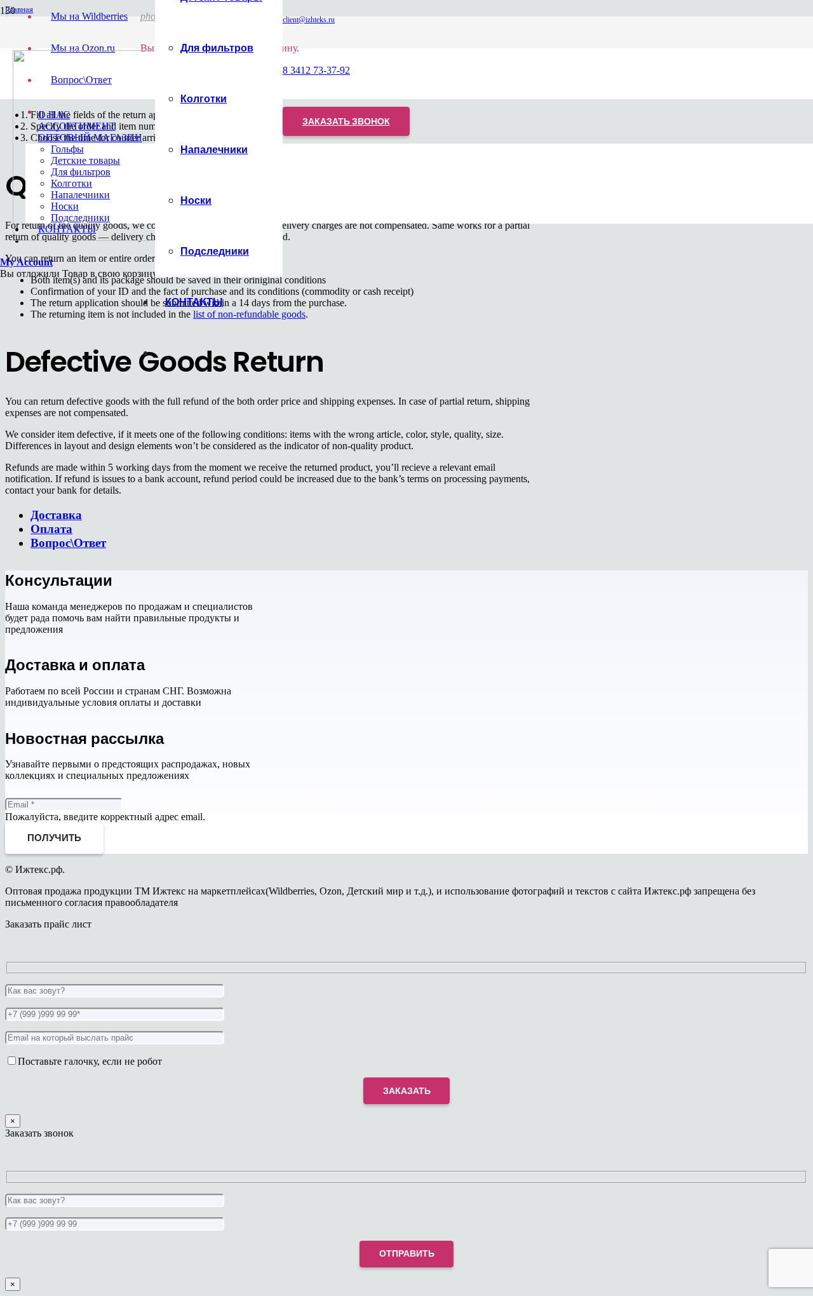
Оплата (51, 529)
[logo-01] (108, 237)
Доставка (56, 515)
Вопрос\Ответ (68, 543)
